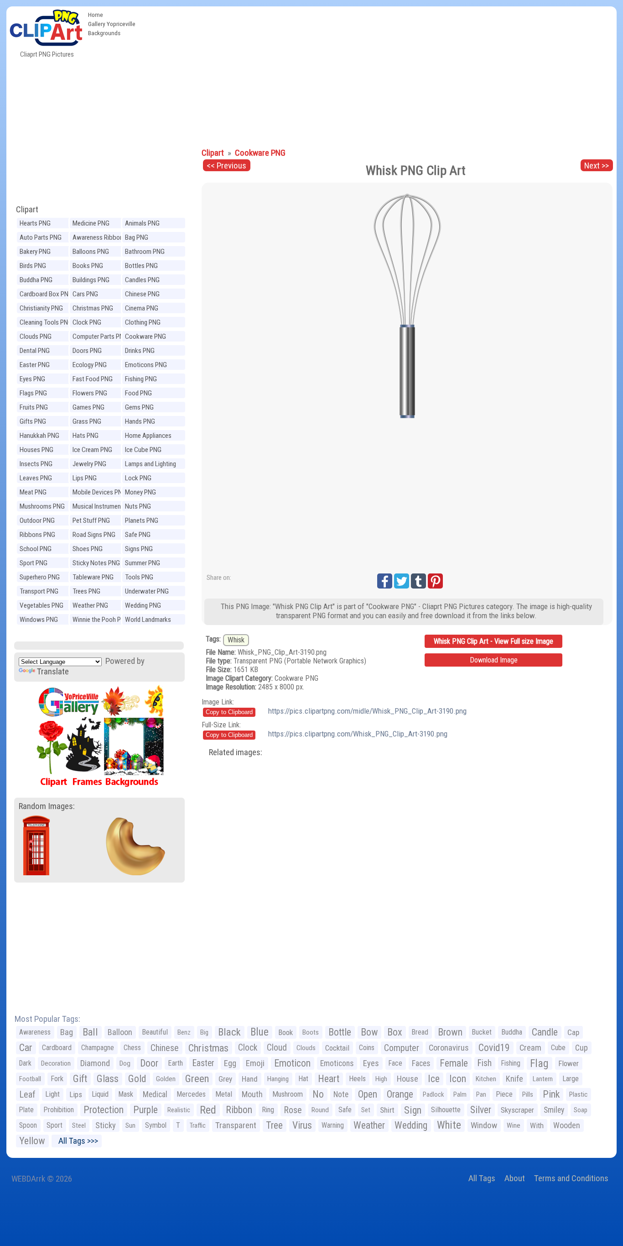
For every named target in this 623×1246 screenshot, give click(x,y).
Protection (103, 1109)
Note (340, 1094)
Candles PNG (142, 280)
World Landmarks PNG (148, 620)
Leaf (27, 1094)
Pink (551, 1094)
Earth (175, 1063)
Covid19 (494, 1047)
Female (454, 1063)
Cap (573, 1032)
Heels (357, 1078)
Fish (485, 1063)
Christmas (208, 1048)
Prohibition (58, 1109)
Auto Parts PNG (41, 237)
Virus (302, 1125)
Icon (457, 1078)
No (318, 1094)
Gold (137, 1078)
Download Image (494, 660)
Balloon (120, 1032)
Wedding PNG (143, 605)
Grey (225, 1078)
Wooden (566, 1125)
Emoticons (336, 1063)
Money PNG (140, 492)
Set (365, 1110)
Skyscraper (517, 1110)
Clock (247, 1047)
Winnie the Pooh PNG (101, 619)
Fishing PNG (141, 379)
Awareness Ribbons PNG (99, 238)
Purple (145, 1109)
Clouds (306, 1048)
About (514, 1178)
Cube (558, 1047)
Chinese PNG (142, 294)
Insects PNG (36, 464)
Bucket (482, 1032)
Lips (75, 1094)
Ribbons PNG (37, 535)
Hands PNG (140, 421)
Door (149, 1063)
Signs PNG (139, 549)
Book (285, 1032)
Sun (130, 1125)
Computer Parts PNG (100, 336)
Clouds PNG (36, 336)
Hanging (278, 1079)
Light (52, 1094)
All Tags (481, 1178)
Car (25, 1047)
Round (320, 1110)
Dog (124, 1063)
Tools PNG (139, 577)
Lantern (543, 1079)
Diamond (95, 1063)
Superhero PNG (40, 577)
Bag (66, 1032)
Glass (108, 1078)
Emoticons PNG (146, 365)
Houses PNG (36, 450)
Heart (328, 1078)
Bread (420, 1032)
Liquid (100, 1094)
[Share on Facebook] (384, 581)
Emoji (255, 1063)
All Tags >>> (76, 1141)
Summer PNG (142, 563)
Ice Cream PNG (92, 450)
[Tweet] (401, 581)
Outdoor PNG (37, 520)
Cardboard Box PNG (46, 294)
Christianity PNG (41, 308)
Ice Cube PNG (143, 450)
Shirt (387, 1110)
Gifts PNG (33, 421)
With (537, 1125)
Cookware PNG (145, 336)
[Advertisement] (378, 75)
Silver (480, 1109)
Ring (268, 1109)
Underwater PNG (147, 591)
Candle (545, 1032)
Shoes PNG (88, 549)
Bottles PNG (141, 266)
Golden (166, 1079)
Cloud (277, 1047)
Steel (79, 1125)
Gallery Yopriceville (111, 23)
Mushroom (287, 1094)
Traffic (198, 1125)
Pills (527, 1094)
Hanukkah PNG (39, 435)
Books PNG (88, 266)
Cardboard (57, 1047)
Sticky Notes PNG (96, 563)
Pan (481, 1094)
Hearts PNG (35, 223)
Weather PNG (90, 605)
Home (95, 14)
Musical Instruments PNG (99, 507)
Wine (513, 1125)
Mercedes (191, 1094)
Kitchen (486, 1079)
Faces (421, 1063)
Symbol (155, 1125)
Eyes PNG (32, 379)
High (381, 1079)
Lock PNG (138, 478)
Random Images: (47, 806)
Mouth (252, 1094)
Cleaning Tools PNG (46, 322)
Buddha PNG (36, 280)
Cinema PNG (141, 308)
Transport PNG (39, 591)
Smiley (554, 1110)
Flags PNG (33, 393)
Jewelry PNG (89, 464)
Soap (580, 1110)
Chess (132, 1047)
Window (484, 1125)
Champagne (97, 1047)
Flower (568, 1063)
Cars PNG (85, 294)
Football (30, 1079)
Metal (223, 1094)
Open (367, 1094)
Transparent (235, 1125)
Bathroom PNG (145, 251)
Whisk (236, 640)
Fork (57, 1078)
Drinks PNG (140, 351)
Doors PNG (87, 351)
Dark (25, 1063)
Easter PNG (35, 365)
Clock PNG (87, 322)
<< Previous (226, 165)
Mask (125, 1094)
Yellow (32, 1140)
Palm (460, 1094)
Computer (401, 1047)
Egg (230, 1063)
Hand (250, 1078)
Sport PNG (33, 563)
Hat (303, 1078)
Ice (434, 1078)
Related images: (235, 752)
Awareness (35, 1032)
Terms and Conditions (571, 1178)
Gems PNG (139, 407)
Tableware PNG (93, 577)
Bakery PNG (35, 251)
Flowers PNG (90, 393)
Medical (155, 1094)
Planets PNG (141, 520)
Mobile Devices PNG (99, 492)
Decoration (56, 1063)
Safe (345, 1109)
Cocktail (337, 1047)
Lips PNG (85, 478)
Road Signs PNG (94, 535)
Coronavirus (449, 1048)
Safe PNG (138, 535)
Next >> (596, 165)
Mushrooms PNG (42, 506)
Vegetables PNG (41, 605)
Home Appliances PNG (148, 436)
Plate (26, 1109)
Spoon (28, 1125)
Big (204, 1032)
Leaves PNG (36, 478)
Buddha (511, 1032)
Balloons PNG (91, 251)
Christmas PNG (93, 308)
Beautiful (155, 1032)
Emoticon (292, 1063)
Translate (53, 671)
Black (229, 1032)
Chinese (165, 1047)
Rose (293, 1109)
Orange (400, 1094)
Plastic (578, 1094)
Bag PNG (136, 237)
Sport (54, 1125)
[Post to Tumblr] (418, 581)
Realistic (178, 1110)
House (407, 1078)
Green (197, 1079)
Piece (504, 1094)
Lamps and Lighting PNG (150, 465)
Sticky (105, 1125)
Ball (90, 1032)
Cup (581, 1047)
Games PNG (88, 407)
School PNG (36, 549)
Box (394, 1032)
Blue (259, 1032)
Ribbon (239, 1109)
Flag (539, 1063)
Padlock (433, 1094)
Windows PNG (39, 619)
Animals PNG (142, 223)
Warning (333, 1125)
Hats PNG (86, 435)
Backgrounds (104, 33)
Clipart (27, 209)
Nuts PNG (138, 506)
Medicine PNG (91, 223)
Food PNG (138, 393)
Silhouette (446, 1109)
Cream (530, 1047)
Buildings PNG (91, 280)
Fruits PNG (34, 407)
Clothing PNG (143, 322)
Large (570, 1078)
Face (395, 1063)
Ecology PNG (90, 365)
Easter (203, 1063)
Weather (369, 1125)
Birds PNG (33, 266)
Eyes (371, 1063)
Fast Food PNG (93, 379)
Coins (366, 1047)
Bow (369, 1032)
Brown (450, 1032)
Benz (184, 1032)
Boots (310, 1032)
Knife (514, 1078)
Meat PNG (33, 492)
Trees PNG (86, 591)
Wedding (411, 1125)
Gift (80, 1078)
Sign (412, 1110)
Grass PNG (87, 421)
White (449, 1125)
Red (208, 1110)
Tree (274, 1125)
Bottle (339, 1032)
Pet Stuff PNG (91, 520)
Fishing (510, 1063)
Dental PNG (35, 351)
